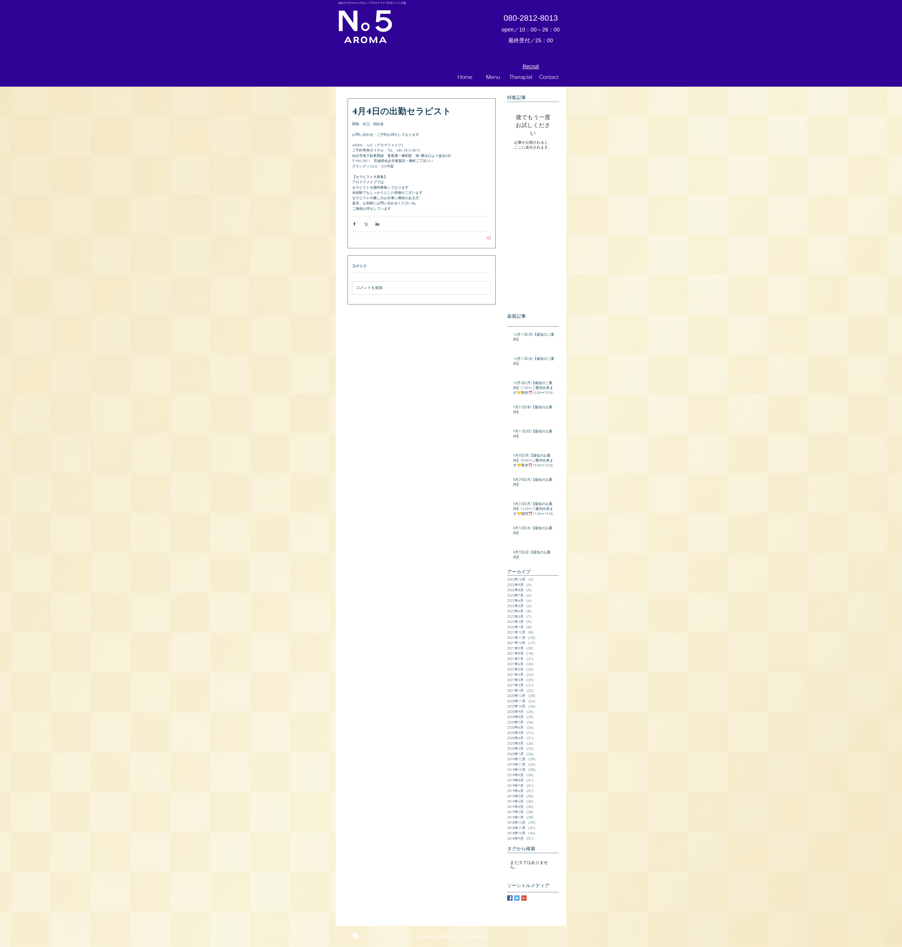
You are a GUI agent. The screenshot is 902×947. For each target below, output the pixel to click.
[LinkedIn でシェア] (377, 224)
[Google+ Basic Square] (524, 898)
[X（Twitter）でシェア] (366, 224)
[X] (355, 936)
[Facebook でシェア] (354, 224)
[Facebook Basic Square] (510, 898)
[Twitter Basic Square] (517, 898)
